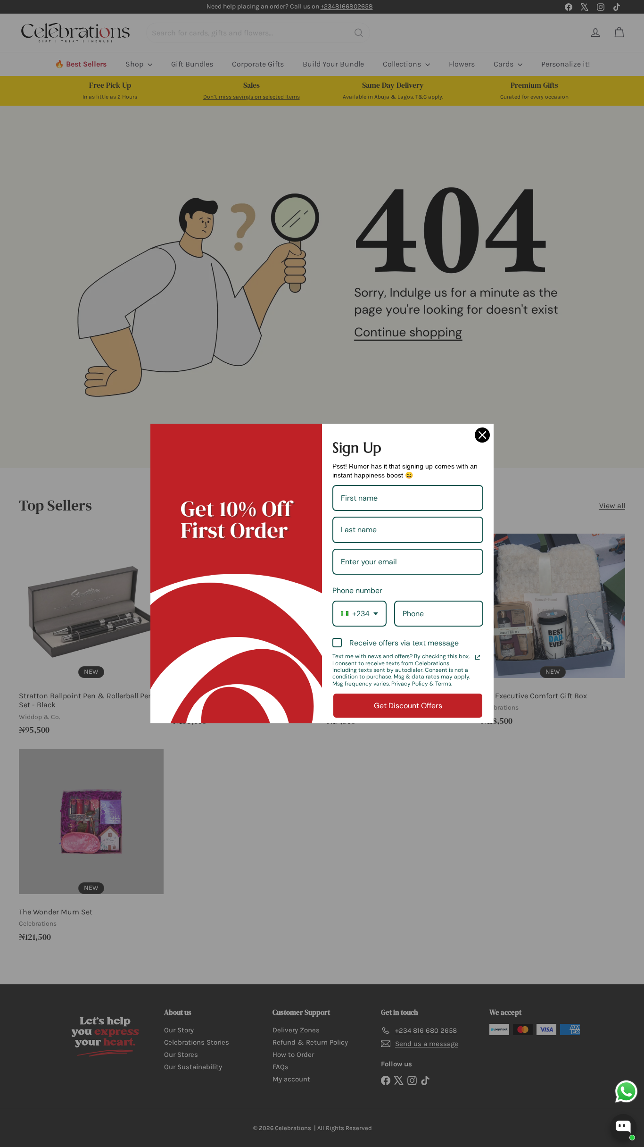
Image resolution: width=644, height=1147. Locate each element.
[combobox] (359, 614)
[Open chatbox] (623, 1127)
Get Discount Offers (408, 706)
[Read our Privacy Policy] (477, 657)
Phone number (357, 590)
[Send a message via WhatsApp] (626, 1092)
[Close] (482, 435)
